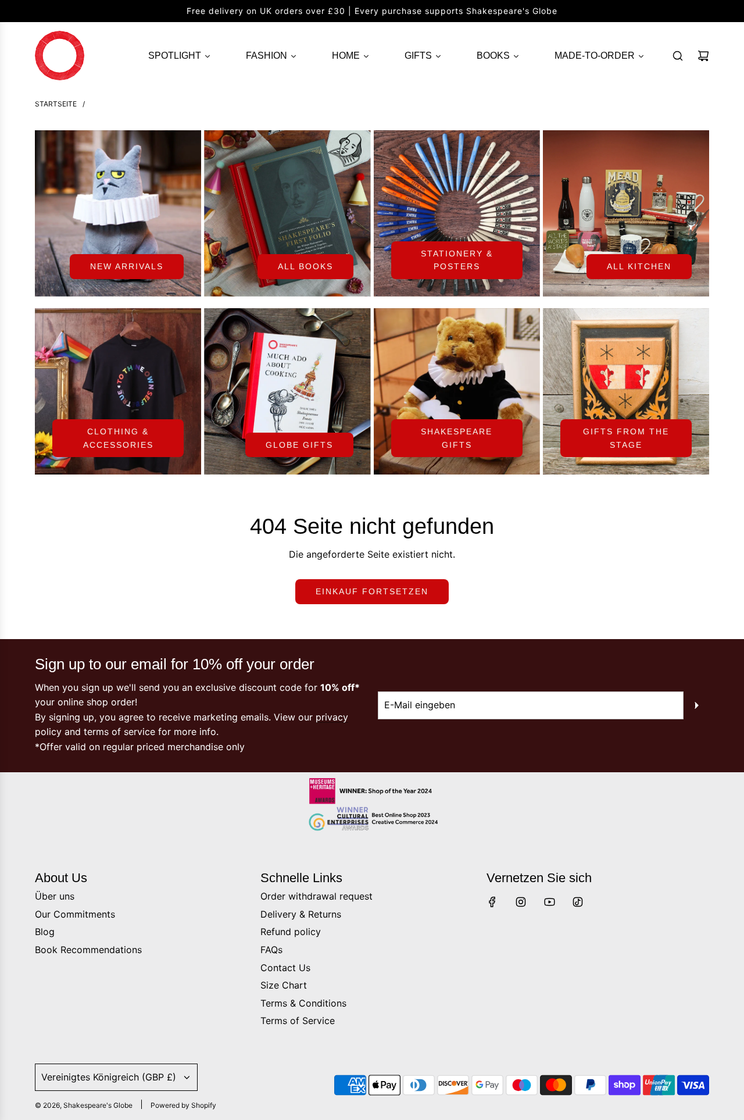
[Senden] (696, 705)
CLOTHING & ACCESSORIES (118, 438)
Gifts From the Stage (626, 438)
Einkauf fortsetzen (372, 591)
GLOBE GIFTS (299, 445)
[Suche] (678, 56)
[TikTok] (578, 902)
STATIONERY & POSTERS (457, 260)
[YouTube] (549, 902)
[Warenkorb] (703, 56)
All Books (305, 266)
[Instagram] (521, 902)
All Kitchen (639, 266)
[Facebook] (492, 902)
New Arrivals (126, 266)
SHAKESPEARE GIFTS (456, 438)
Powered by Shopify (183, 1105)
